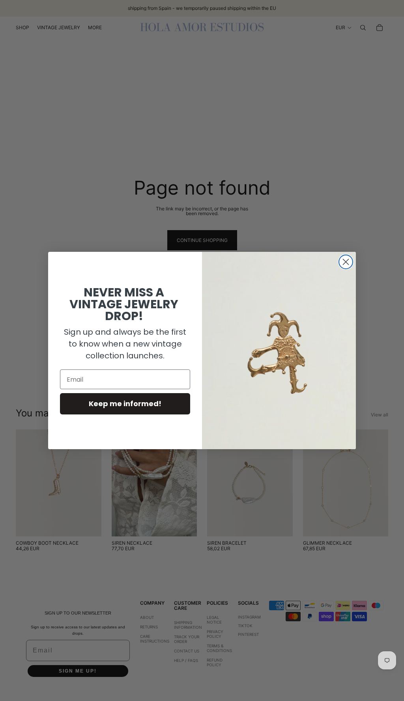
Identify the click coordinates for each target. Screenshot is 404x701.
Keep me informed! (125, 404)
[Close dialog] (346, 262)
